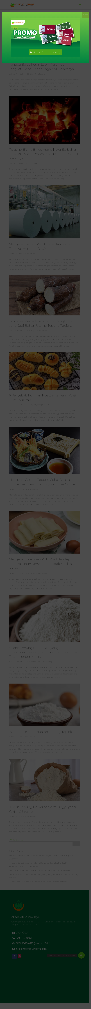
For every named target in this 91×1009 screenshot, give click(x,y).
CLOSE (85, 15)
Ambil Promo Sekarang (47, 52)
